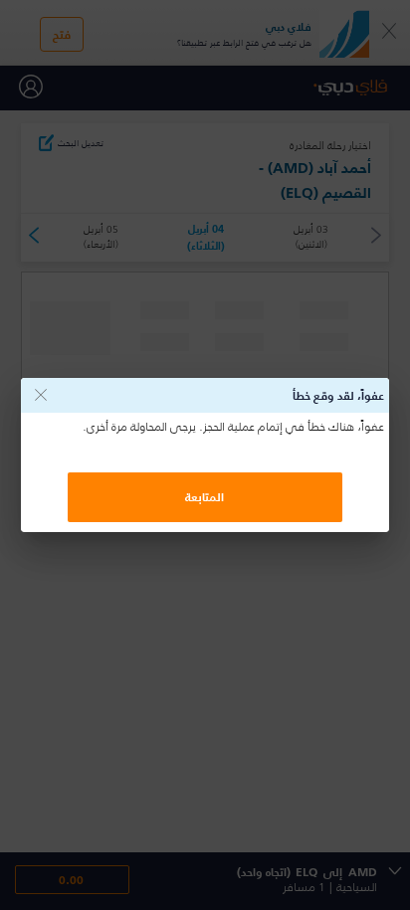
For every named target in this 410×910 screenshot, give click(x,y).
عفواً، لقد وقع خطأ (338, 395)
